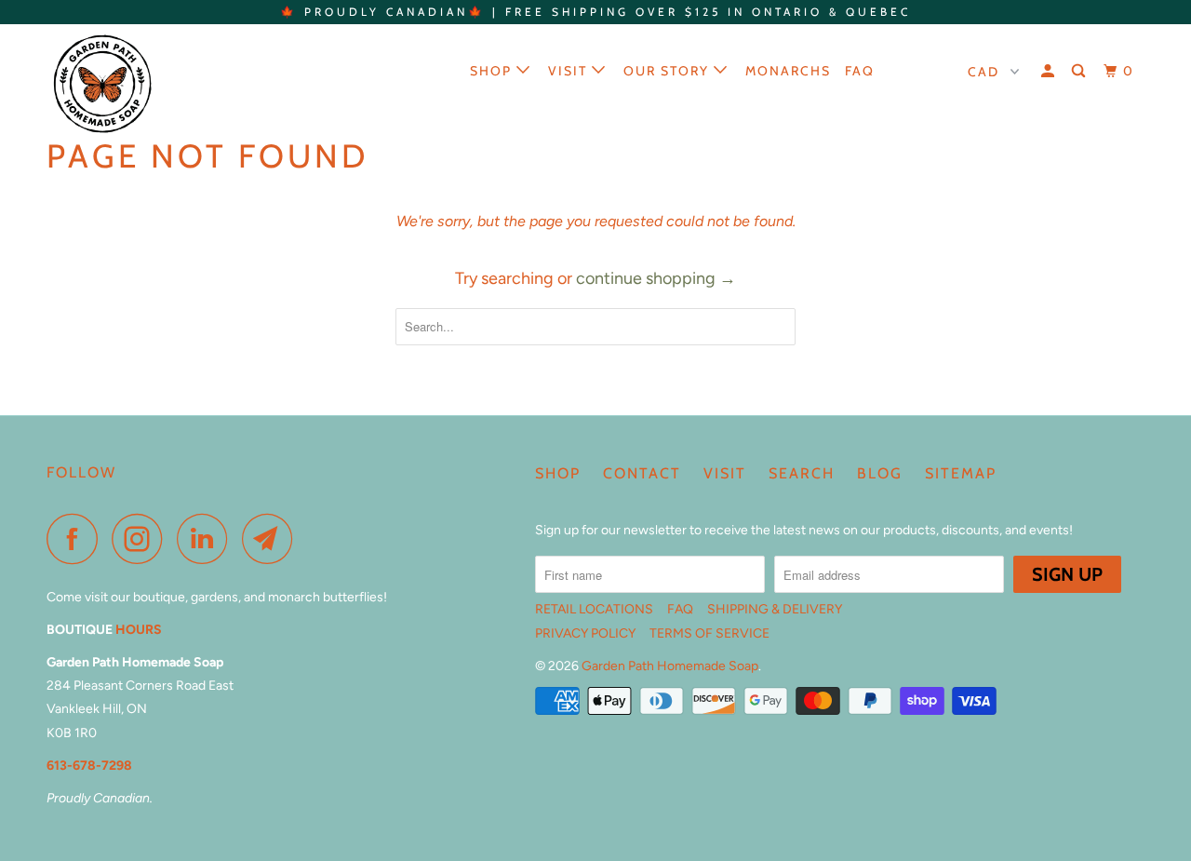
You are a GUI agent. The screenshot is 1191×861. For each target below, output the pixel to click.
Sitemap (961, 473)
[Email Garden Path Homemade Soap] (272, 538)
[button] (918, 69)
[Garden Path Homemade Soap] (142, 84)
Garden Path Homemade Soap (670, 666)
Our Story (668, 70)
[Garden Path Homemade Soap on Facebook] (77, 538)
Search (802, 473)
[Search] (1080, 71)
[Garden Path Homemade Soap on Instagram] (142, 538)
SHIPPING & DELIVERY (774, 609)
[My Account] (1050, 71)
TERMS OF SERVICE (709, 633)
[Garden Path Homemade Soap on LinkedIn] (207, 538)
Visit (570, 70)
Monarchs (788, 70)
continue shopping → (656, 278)
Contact (642, 473)
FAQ (860, 70)
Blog (880, 473)
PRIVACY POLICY (585, 633)
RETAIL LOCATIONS (594, 609)
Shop (493, 70)
